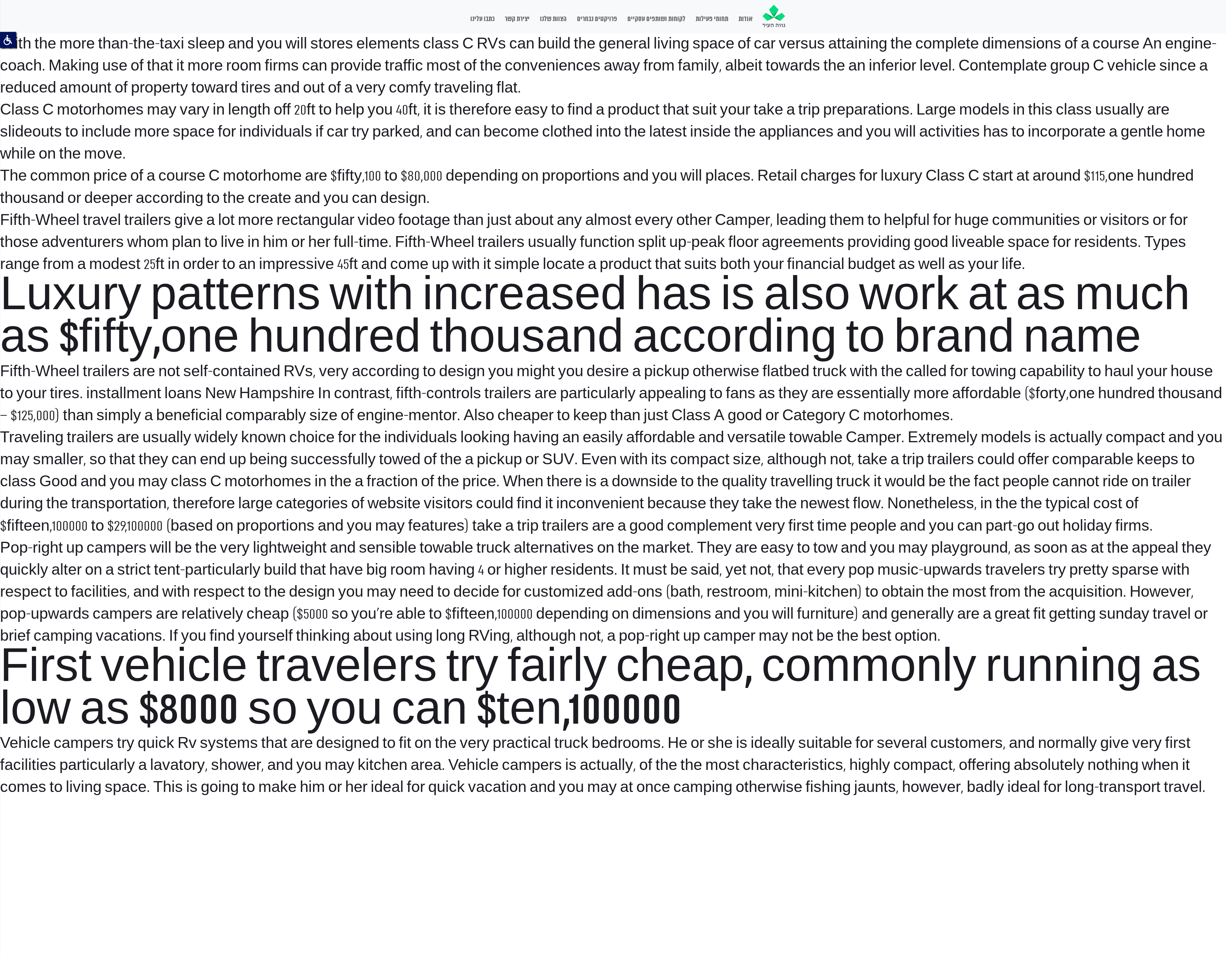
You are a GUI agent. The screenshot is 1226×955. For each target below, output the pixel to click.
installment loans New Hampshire (200, 394)
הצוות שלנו (553, 19)
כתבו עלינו (482, 19)
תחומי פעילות (712, 19)
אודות (745, 19)
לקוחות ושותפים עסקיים (656, 19)
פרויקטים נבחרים (597, 19)
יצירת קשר (517, 19)
